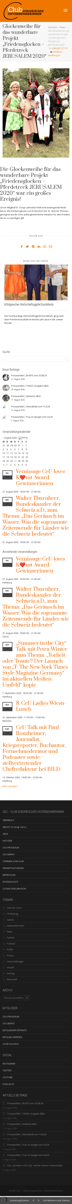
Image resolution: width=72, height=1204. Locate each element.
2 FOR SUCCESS (11, 1044)
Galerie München (15, 925)
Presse (10, 955)
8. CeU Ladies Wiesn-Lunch (41, 706)
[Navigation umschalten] (65, 10)
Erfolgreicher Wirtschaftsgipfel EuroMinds (29, 304)
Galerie (10, 919)
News (62, 27)
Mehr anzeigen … (10, 786)
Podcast (11, 943)
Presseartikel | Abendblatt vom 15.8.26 (26, 1134)
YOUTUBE (8, 1077)
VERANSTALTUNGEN (13, 868)
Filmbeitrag (12, 913)
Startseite (52, 27)
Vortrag (11, 973)
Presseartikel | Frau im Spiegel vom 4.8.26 (28, 1155)
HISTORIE (7, 840)
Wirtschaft (12, 979)
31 (4, 464)
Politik (10, 949)
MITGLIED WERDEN (12, 1037)
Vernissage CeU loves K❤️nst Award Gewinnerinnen (40, 477)
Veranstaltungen (15, 961)
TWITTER (7, 1070)
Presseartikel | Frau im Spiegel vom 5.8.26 (28, 1144)
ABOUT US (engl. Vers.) (14, 827)
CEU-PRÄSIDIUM (11, 847)
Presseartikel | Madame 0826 (22, 1124)
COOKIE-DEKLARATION (14, 888)
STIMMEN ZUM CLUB (13, 861)
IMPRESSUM (9, 874)
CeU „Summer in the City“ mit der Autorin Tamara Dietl (34, 1165)
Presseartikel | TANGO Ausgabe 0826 (26, 1113)
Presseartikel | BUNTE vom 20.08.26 (25, 1103)
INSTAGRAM (9, 1063)
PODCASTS (8, 1084)
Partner (11, 937)
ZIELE (5, 833)
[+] (36, 282)
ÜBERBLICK (8, 820)
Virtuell (10, 967)
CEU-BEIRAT (9, 854)
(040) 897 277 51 (59, 48)
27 (15, 460)
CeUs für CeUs (14, 907)
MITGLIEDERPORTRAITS (15, 1030)
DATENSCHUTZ (10, 881)
